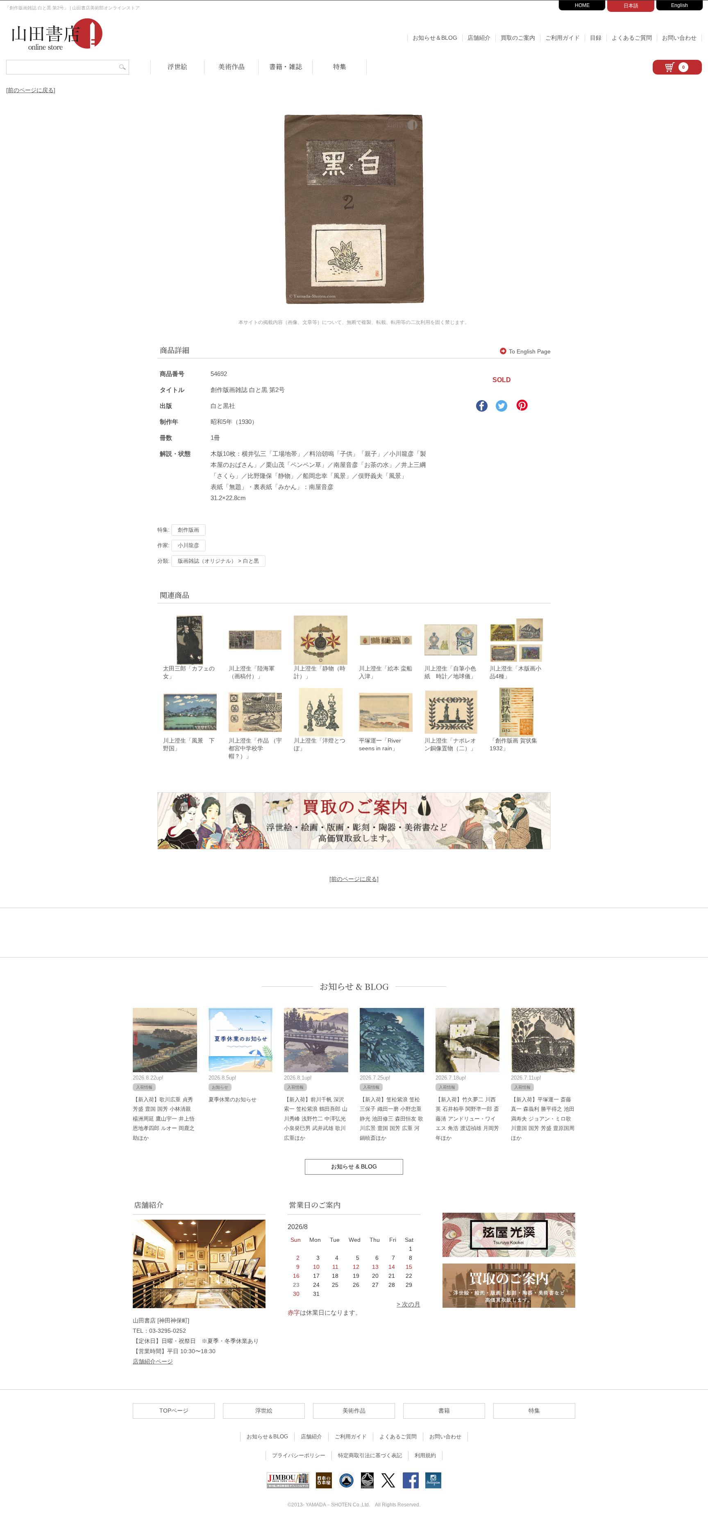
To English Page (530, 351)
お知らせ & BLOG (354, 986)
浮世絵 (177, 66)
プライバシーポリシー (298, 1455)
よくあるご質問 (632, 37)
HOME (582, 5)
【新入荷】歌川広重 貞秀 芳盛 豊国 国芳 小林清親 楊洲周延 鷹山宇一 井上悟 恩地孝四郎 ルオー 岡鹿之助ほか (164, 1118)
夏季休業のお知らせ (232, 1099)
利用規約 (425, 1455)
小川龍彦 (188, 545)
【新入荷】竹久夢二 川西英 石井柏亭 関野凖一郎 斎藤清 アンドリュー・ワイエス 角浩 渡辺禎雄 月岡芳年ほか (467, 1118)
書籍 (444, 1410)
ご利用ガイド (562, 37)
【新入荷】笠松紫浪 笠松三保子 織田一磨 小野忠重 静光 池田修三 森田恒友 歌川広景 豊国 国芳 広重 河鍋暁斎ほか (391, 1118)
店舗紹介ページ (153, 1361)
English (679, 5)
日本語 (631, 6)
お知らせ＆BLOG (435, 37)
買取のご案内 (518, 37)
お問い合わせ (679, 37)
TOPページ (173, 1410)
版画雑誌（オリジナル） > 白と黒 (218, 561)
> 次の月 (408, 1304)
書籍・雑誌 (285, 66)
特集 (339, 66)
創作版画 (188, 530)
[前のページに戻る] (30, 90)
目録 (595, 37)
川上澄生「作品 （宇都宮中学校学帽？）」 (255, 748)
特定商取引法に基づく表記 (370, 1455)
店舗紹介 (478, 37)
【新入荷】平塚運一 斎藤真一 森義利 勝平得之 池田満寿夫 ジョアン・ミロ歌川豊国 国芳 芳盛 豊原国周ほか (542, 1118)
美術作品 (231, 66)
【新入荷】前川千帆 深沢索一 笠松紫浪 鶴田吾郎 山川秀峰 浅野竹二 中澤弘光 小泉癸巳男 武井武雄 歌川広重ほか (315, 1118)
